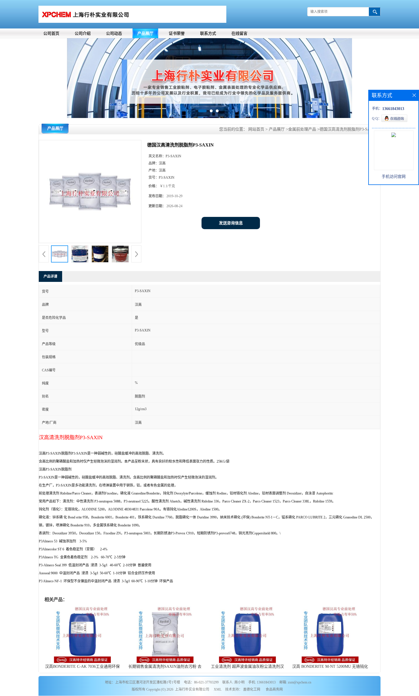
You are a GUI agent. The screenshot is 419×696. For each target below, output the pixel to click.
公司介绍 (83, 33)
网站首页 (256, 129)
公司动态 (114, 33)
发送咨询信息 (231, 223)
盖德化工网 (251, 689)
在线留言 (239, 33)
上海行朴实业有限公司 (192, 689)
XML (217, 689)
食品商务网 (274, 689)
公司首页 (51, 33)
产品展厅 (145, 33)
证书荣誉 (177, 33)
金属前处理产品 (302, 129)
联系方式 (208, 33)
